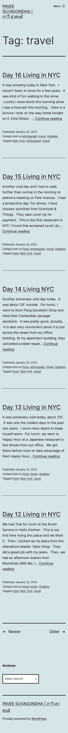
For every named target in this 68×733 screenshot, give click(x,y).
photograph (29, 136)
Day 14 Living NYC (28, 289)
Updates (52, 136)
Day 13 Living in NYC (31, 407)
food (16, 253)
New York (19, 140)
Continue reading (48, 119)
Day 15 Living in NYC (31, 176)
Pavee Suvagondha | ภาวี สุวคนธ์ (17, 11)
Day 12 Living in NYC (31, 514)
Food (25, 248)
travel (42, 136)
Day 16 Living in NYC (31, 75)
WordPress (38, 718)
